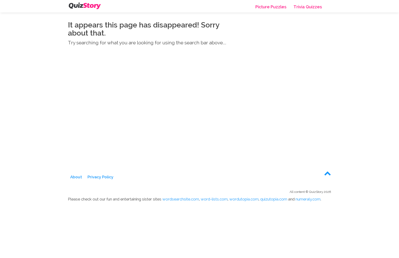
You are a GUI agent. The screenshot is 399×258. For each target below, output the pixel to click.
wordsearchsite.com (180, 199)
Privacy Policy (100, 177)
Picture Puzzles (280, 7)
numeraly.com (308, 199)
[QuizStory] (84, 5)
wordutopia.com (244, 199)
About (76, 177)
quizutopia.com (273, 199)
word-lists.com (214, 199)
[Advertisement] (289, 63)
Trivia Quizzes (310, 7)
